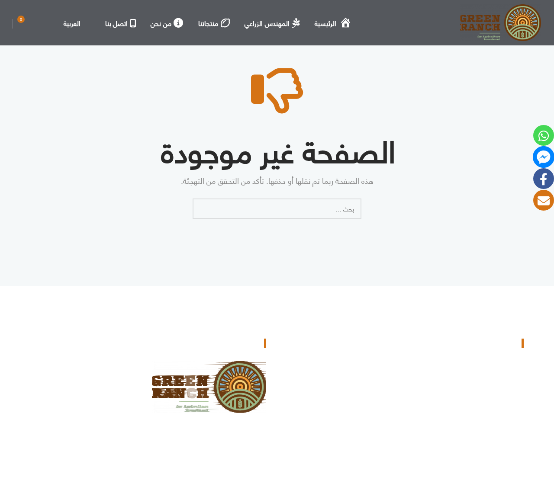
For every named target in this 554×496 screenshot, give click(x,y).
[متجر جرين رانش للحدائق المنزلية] (500, 22)
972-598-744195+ (482, 399)
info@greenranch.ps (479, 426)
